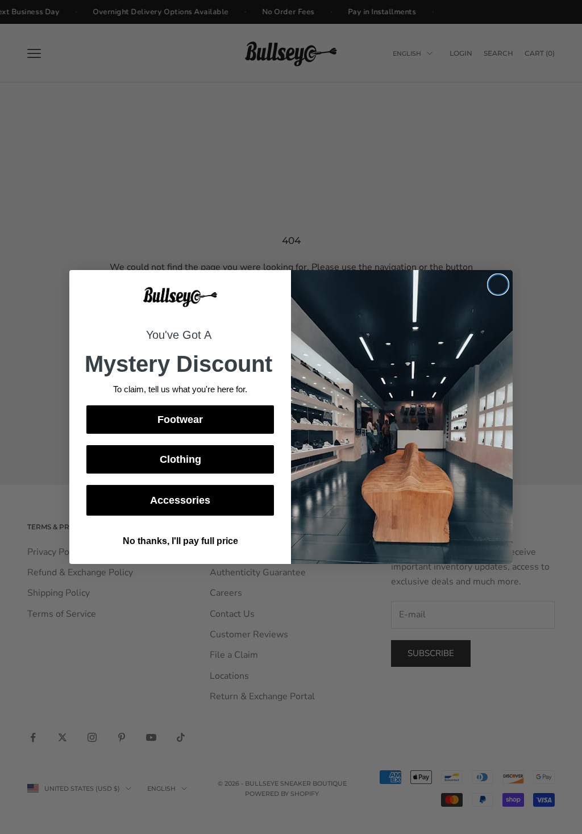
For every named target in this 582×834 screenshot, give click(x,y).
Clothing (180, 459)
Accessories (180, 500)
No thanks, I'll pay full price (180, 541)
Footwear (180, 419)
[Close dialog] (498, 284)
